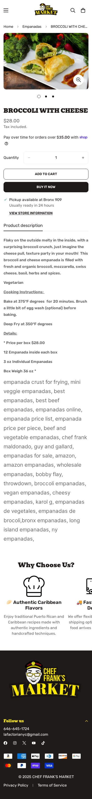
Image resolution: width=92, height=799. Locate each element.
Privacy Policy (16, 785)
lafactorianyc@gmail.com (26, 734)
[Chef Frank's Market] (46, 10)
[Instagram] (15, 743)
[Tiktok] (43, 743)
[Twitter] (24, 743)
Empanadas (32, 26)
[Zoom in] (78, 80)
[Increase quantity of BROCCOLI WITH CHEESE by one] (83, 158)
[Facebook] (5, 743)
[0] (83, 10)
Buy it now (46, 187)
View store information (31, 213)
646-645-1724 (16, 729)
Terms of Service (52, 785)
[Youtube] (34, 743)
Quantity (11, 157)
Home (8, 26)
